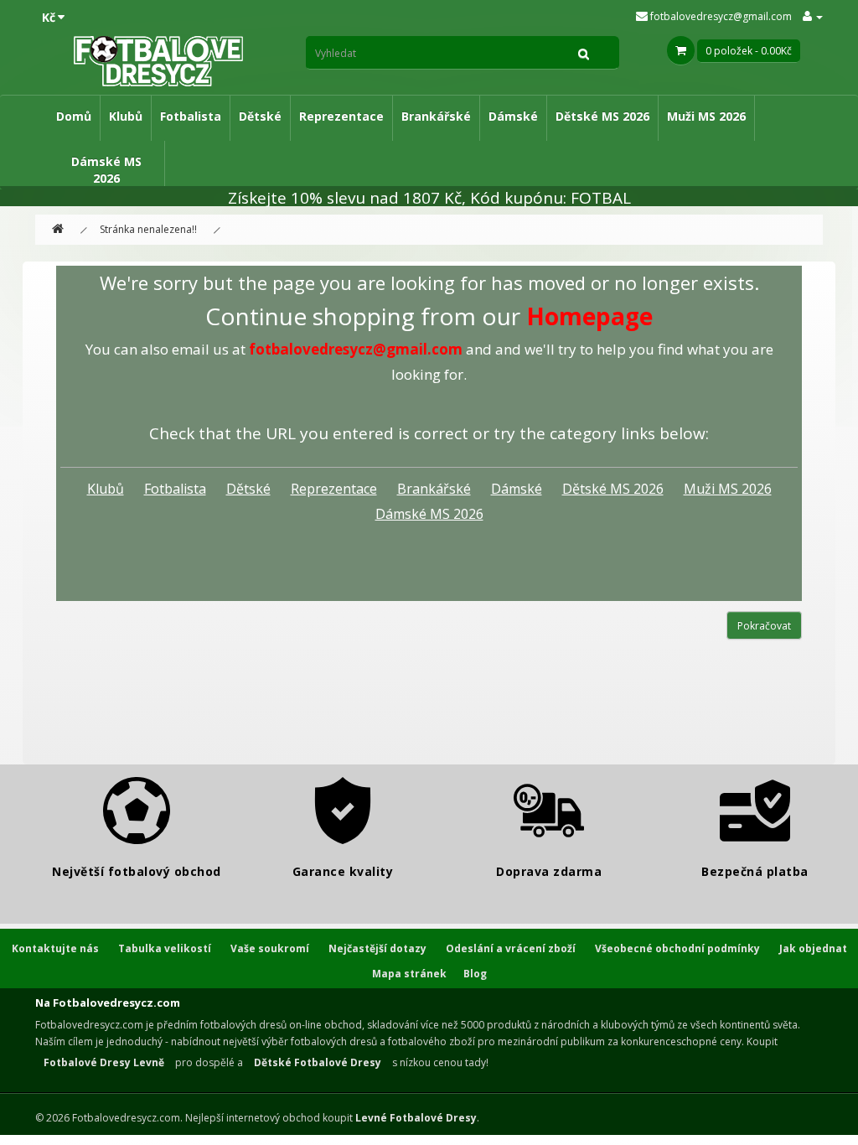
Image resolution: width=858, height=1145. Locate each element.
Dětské (260, 116)
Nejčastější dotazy (377, 948)
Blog (475, 973)
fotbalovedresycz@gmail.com (720, 16)
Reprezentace (341, 116)
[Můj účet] (813, 16)
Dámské (513, 116)
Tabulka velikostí (164, 948)
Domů (73, 116)
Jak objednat (813, 948)
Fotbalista (190, 116)
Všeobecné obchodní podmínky (677, 948)
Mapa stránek (409, 973)
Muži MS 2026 (706, 116)
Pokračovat (764, 626)
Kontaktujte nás (55, 948)
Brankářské (436, 116)
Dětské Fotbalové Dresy (317, 1062)
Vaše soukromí (269, 948)
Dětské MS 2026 (602, 116)
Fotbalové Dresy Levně (104, 1062)
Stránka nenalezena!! (148, 229)
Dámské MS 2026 (106, 169)
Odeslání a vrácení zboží (511, 948)
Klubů (125, 116)
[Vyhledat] (584, 53)
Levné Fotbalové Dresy (416, 1118)
